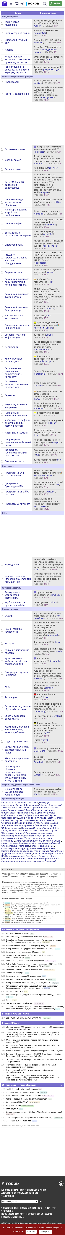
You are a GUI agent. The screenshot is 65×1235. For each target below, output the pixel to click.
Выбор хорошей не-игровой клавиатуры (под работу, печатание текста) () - (48, 347)
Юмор (7, 909)
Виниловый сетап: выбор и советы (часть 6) (28, 903)
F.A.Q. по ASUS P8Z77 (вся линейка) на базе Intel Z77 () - (48, 149)
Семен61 (20, 893)
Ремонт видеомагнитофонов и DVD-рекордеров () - (48, 202)
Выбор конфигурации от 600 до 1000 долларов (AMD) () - (48, 23)
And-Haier (29, 887)
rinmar (33, 891)
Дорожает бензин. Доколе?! (17, 933)
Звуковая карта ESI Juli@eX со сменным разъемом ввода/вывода (34, 995)
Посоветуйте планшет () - (46, 414)
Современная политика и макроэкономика (22, 861)
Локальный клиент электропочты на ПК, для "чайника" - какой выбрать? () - (47, 504)
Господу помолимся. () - (47, 773)
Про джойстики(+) (13, 1105)
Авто (6, 907)
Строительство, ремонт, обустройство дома (18, 708)
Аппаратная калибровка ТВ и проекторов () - (48, 308)
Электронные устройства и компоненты (12, 595)
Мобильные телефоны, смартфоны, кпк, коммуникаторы (18, 423)
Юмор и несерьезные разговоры (17, 759)
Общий (9, 615)
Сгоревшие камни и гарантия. (18, 1121)
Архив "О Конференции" (28, 805)
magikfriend (41, 889)
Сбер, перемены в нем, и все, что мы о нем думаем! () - (48, 651)
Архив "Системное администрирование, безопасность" (29, 824)
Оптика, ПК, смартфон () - (48, 372)
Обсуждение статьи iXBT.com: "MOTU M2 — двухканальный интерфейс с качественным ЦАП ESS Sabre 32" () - (48, 259)
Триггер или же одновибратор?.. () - (48, 595)
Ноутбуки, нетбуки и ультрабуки (16, 406)
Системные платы (15, 149)
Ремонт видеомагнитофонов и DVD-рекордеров (26, 979)
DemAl (37, 887)
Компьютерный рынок (17, 33)
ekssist (52, 887)
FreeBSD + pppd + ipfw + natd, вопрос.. (22, 1089)
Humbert (5, 889)
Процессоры (12, 82)
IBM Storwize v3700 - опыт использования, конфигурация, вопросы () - (48, 395)
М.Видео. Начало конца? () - (46, 33)
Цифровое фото (14, 223)
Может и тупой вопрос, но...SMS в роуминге (24, 1096)
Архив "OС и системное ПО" (36, 830)
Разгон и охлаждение (17, 93)
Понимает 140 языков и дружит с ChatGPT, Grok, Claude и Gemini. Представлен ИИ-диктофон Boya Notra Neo (33, 1055)
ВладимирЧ (58, 891)
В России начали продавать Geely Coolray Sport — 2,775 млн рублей (34, 1051)
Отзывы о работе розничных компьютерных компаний (28, 857)
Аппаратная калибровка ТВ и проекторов (23, 976)
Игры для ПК (12, 564)
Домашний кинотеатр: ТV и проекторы (17, 309)
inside (15, 889)
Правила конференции (31, 1207)
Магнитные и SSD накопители (14, 317)
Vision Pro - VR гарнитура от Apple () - (47, 50)
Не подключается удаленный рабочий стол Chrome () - (48, 485)
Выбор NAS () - (44, 336)
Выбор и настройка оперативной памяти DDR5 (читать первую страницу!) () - (47, 160)
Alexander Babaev (9, 887)
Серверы (10, 395)
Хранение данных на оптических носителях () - (46, 326)
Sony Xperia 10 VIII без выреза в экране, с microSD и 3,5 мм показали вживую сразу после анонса (31, 1066)
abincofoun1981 (27, 876)
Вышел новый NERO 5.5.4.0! (17, 1102)
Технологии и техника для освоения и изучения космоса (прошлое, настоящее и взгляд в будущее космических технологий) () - (47, 630)
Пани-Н (5, 893)
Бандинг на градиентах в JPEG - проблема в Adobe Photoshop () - (48, 223)
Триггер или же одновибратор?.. (20, 1003)
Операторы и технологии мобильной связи (18, 442)
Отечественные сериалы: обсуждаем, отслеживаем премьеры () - (46, 686)
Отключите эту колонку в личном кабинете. (20, 1126)
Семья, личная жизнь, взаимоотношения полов (17, 750)
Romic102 (40, 891)
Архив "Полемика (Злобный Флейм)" (19, 843)
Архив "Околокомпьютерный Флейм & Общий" (38, 841)
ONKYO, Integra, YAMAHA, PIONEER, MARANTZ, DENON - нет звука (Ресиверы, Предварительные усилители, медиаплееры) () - (48, 295)
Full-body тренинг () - (48, 717)
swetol (50, 891)
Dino (42, 887)
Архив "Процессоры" (51, 805)
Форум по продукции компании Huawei (29, 851)
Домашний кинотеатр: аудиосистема (17, 295)
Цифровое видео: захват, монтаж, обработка (15, 202)
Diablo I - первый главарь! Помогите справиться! (26, 1099)
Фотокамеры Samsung (12, 848)
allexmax (21, 887)
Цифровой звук (14, 244)
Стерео (7, 903)
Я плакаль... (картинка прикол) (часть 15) (26, 909)
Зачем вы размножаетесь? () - (48, 749)
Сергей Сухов (29, 893)
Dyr (47, 887)
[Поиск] (44, 3)
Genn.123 (59, 887)
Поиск (47, 1207)
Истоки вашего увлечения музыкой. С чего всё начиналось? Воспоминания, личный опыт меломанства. (32, 987)
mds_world (58, 889)
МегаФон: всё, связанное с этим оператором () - (48, 442)
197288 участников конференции (45, 884)
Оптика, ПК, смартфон (15, 973)
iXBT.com (6, 1223)
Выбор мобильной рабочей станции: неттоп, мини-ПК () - (48, 406)
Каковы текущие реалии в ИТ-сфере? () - (48, 70)
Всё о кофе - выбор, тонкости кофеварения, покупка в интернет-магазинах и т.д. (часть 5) (33, 914)
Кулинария (8, 913)
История (9, 643)
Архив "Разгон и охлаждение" (16, 807)
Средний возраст (26, 884)
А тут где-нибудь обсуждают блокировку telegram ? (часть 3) (34, 905)
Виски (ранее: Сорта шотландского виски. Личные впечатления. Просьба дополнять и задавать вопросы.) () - (48, 729)
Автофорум (11, 697)
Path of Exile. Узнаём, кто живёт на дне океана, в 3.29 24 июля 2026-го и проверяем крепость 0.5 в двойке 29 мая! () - (48, 564)
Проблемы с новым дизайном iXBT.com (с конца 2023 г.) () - (48, 792)
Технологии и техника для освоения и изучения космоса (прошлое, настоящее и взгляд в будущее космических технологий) (35, 1008)
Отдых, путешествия (16, 741)
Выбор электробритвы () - (48, 461)
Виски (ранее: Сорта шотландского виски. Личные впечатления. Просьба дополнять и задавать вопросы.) (33, 941)
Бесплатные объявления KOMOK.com (19, 802)
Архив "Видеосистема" (37, 810)
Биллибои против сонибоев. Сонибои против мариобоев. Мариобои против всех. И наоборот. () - (48, 579)
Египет (8, 1000)
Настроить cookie (34, 1213)
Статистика (7, 1210)
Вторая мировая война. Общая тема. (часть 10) (30, 919)
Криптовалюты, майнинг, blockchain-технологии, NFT (16, 661)
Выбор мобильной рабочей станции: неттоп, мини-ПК (29, 983)
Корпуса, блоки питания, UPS (13, 360)
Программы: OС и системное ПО (15, 474)
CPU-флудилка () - (46, 603)
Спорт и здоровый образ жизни (15, 717)
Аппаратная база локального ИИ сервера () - (48, 59)
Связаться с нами (10, 1207)
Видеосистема (13, 169)
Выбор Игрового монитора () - (48, 212)
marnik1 (50, 889)
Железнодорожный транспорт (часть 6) (26, 922)
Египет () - (42, 741)
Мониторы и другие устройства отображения (16, 212)
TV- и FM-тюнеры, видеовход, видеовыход (14, 185)
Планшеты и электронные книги (16, 414)
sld (46, 891)
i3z (11, 889)
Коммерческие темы (49, 858)
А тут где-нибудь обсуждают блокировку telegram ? (28, 945)
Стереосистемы (13, 272)
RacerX (27, 891)
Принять (31, 1231)
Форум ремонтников (19, 846)
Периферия (11, 347)
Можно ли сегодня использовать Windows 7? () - (47, 474)
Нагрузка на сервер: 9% (47, 876)
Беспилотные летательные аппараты (18, 234)
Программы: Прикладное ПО (14, 485)
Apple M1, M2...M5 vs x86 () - (47, 81)
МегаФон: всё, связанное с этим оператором (25, 961)
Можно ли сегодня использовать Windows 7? (25, 937)
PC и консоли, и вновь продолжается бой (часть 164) (30, 917)
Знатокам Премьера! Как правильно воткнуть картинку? (29, 1117)
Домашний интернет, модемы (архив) (33, 823)
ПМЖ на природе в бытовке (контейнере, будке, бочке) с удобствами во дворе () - (48, 708)
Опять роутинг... (12, 1109)
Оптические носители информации (17, 326)
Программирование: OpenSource (21, 856)
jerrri (28, 889)
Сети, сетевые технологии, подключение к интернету (13, 372)
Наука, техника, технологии (13, 630)
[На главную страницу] (4, 3)
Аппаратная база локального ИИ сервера (24, 952)
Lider (33, 889)
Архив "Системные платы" (45, 807)
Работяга (12, 893)
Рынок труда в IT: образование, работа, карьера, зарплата (17, 69)
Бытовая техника (14, 461)
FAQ (53, 1207)
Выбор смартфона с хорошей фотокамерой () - (48, 423)
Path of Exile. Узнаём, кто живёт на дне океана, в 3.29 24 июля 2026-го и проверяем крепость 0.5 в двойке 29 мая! (34, 965)
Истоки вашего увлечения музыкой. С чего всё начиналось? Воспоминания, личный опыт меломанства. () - (48, 673)
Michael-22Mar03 (8, 891)
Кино (7, 686)
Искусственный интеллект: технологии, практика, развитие (18, 59)
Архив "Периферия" (29, 818)
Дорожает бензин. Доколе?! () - (44, 697)
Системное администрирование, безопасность (17, 384)
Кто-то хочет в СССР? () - (48, 643)
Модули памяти (13, 160)
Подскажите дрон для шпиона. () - (44, 234)
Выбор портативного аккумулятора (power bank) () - (47, 433)
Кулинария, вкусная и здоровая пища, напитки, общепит (17, 729)
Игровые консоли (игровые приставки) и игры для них (18, 579)
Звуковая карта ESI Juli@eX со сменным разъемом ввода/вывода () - (48, 245)
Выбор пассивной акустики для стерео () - (47, 272)
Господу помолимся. (14, 991)
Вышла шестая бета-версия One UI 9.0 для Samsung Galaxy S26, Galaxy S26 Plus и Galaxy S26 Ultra (33, 1046)
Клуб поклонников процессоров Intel (15, 604)
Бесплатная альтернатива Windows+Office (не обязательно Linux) (34, 1112)
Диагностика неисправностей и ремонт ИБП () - (46, 360)
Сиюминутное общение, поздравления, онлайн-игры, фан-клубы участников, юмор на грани (16, 773)
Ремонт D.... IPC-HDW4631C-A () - (47, 41)
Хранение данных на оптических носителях (24, 969)
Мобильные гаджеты (16, 432)
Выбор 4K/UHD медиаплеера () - (44, 282)
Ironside (22, 889)
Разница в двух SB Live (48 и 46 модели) (22, 1092)
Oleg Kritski (19, 891)
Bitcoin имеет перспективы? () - (48, 661)
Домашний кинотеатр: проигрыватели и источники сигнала (17, 282)
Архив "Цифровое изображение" (32, 815)
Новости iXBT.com (10, 1023)
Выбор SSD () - (42, 317)
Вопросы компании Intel (42, 846)
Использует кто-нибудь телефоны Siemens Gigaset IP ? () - (48, 452)
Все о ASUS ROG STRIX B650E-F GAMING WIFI (24, 1018)
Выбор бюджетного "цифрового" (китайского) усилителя (30, 949)
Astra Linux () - (46, 493)
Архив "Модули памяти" (13, 810)
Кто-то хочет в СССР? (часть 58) (23, 911)
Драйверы (29, 835)
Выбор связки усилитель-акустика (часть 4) (28, 920)
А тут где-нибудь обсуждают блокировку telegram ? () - (48, 616)
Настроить (46, 1231)
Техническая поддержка (12, 23)
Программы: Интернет (17, 504)
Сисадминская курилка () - (47, 384)
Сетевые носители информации (15, 336)
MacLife (9, 49)
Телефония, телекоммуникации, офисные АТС (16, 452)
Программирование (35, 833)
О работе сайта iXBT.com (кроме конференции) (14, 792)
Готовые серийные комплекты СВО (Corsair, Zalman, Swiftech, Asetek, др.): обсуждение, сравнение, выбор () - (48, 93)
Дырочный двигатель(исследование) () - (47, 759)
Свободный (50, 861)
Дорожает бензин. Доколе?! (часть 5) (23, 907)
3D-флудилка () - (47, 169)
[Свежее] (16, 3)
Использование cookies (12, 1213)
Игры (7, 916)
